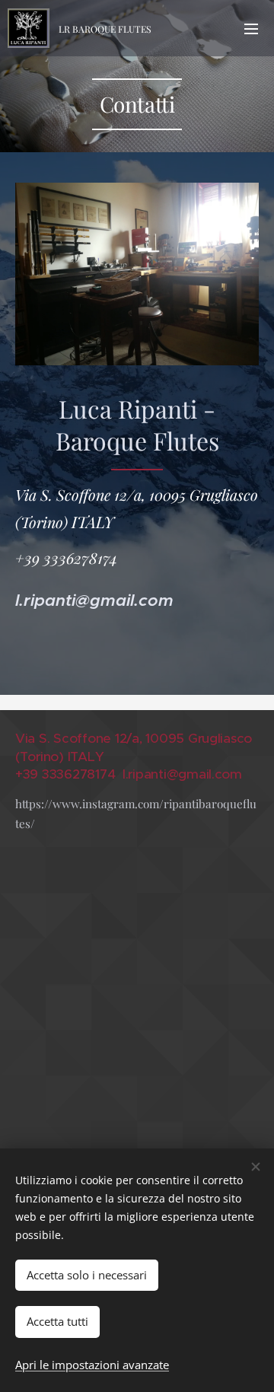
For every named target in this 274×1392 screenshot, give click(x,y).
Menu (251, 28)
